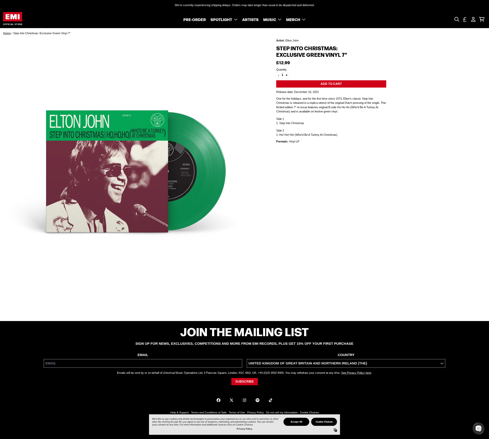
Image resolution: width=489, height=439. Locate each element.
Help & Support (179, 412)
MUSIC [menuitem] (269, 19)
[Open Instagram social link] (244, 400)
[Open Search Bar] (456, 19)
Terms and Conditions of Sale (209, 412)
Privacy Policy (255, 412)
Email (143, 355)
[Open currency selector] (465, 19)
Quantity (281, 69)
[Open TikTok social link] (270, 400)
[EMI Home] (12, 16)
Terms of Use (237, 412)
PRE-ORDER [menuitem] (194, 19)
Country (346, 355)
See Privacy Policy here (356, 372)
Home (7, 33)
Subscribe (244, 381)
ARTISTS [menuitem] (250, 19)
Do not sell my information (282, 412)
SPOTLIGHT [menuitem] (221, 19)
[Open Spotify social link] (257, 400)
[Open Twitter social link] (231, 400)
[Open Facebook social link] (218, 400)
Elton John (292, 40)
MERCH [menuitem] (293, 19)
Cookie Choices (309, 412)
